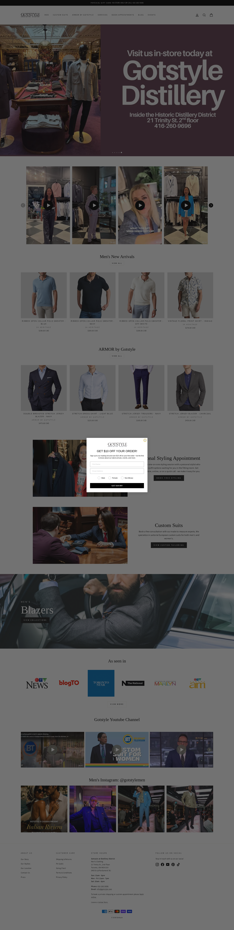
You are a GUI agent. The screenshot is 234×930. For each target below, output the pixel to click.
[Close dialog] (145, 440)
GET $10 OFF (117, 485)
